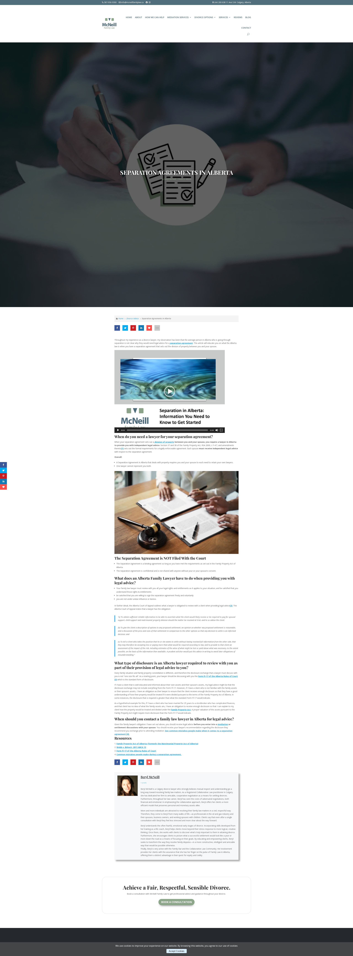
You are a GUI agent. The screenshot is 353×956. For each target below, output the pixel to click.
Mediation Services (178, 17)
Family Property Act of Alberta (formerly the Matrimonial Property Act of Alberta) (157, 743)
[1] (122, 448)
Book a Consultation (176, 902)
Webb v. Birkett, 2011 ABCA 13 (131, 747)
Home (129, 17)
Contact (246, 27)
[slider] (167, 430)
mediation (223, 724)
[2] (231, 605)
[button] (169, 391)
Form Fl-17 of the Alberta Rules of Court (136, 750)
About (138, 17)
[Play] (118, 430)
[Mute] (216, 430)
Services (223, 17)
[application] (169, 391)
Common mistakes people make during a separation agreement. (149, 754)
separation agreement (181, 343)
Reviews (238, 17)
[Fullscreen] (221, 430)
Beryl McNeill (170, 179)
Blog (248, 17)
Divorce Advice (184, 179)
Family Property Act (181, 709)
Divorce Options (203, 17)
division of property (164, 442)
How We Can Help (154, 17)
